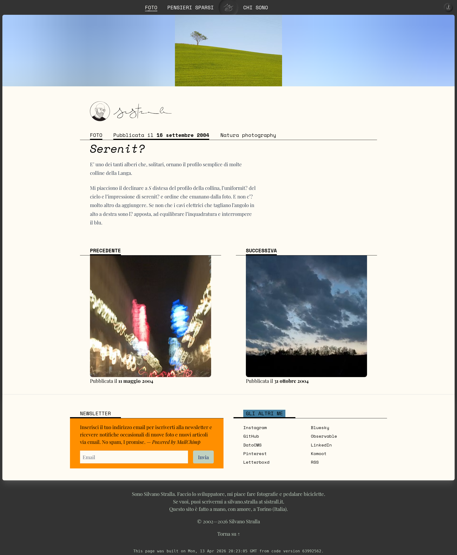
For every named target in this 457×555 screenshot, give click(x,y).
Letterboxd (256, 462)
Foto (96, 135)
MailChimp (188, 441)
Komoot (319, 453)
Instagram (255, 427)
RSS (315, 462)
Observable (324, 436)
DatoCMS (252, 445)
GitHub (251, 436)
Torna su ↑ (228, 533)
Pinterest (255, 453)
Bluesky (320, 427)
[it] (448, 7)
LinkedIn (321, 445)
